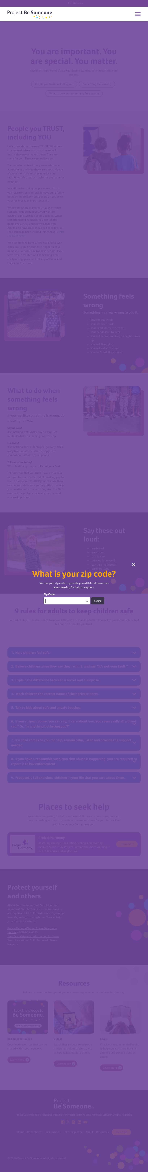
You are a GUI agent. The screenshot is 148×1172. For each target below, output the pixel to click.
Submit (97, 601)
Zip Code (49, 594)
